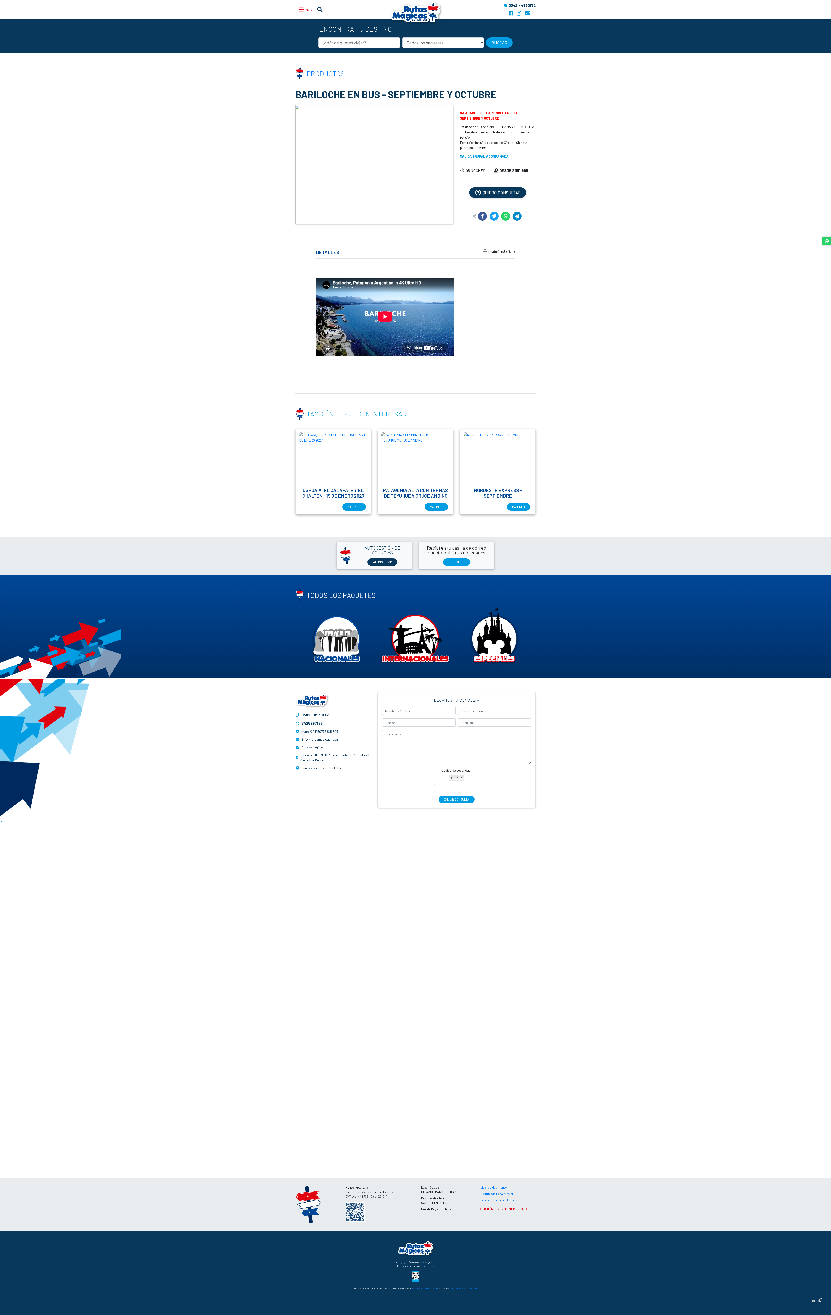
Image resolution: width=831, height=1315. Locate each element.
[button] (307, 164)
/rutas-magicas (312, 747)
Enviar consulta (456, 799)
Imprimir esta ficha (501, 251)
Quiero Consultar (501, 192)
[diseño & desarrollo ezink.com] (817, 1299)
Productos (326, 73)
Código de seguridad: (456, 770)
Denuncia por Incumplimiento (499, 1200)
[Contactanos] (527, 13)
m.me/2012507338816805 (319, 731)
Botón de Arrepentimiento (503, 1209)
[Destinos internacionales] (415, 635)
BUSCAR (499, 42)
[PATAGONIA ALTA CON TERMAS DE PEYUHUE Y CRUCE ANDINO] (415, 458)
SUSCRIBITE (457, 562)
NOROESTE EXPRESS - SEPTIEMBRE (498, 493)
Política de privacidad (424, 1288)
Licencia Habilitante (493, 1187)
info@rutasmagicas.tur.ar (320, 739)
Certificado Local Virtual (496, 1193)
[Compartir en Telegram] (517, 216)
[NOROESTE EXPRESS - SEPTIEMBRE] (498, 458)
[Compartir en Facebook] (482, 216)
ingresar (385, 562)
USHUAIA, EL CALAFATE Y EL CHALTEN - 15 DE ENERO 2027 (333, 493)
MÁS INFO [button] (354, 507)
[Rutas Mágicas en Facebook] (511, 13)
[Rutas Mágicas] (415, 1247)
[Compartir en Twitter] (494, 216)
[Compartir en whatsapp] (505, 216)
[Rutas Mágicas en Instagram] (519, 13)
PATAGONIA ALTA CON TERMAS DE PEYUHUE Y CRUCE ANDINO (415, 493)
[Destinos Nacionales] (337, 635)
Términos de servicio (464, 1288)
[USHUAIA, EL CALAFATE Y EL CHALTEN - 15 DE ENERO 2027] (333, 458)
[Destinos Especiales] (494, 635)
